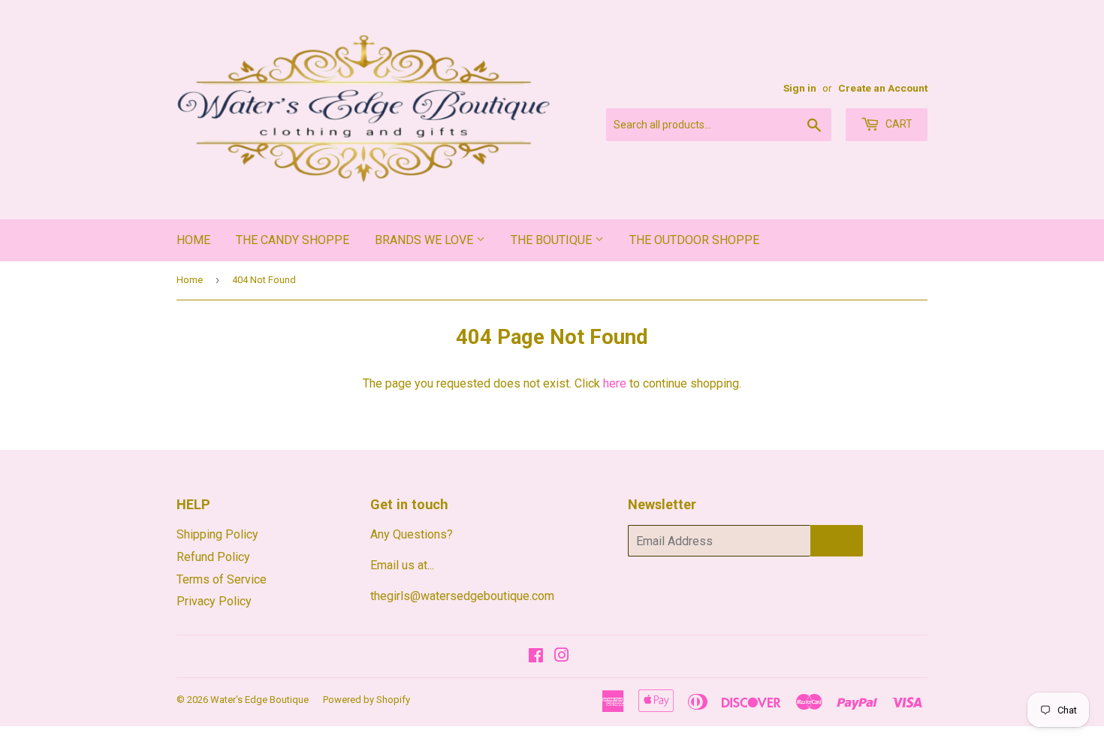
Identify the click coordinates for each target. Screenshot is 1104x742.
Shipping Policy (217, 534)
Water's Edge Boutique (259, 699)
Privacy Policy (214, 601)
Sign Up (836, 540)
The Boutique (553, 240)
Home (193, 240)
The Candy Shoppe (292, 240)
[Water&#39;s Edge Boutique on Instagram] (561, 657)
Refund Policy (213, 557)
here (614, 383)
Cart (897, 124)
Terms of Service (221, 579)
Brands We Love (425, 240)
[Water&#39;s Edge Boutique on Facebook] (536, 657)
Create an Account (883, 88)
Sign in (799, 88)
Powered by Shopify (366, 699)
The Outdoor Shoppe (694, 240)
